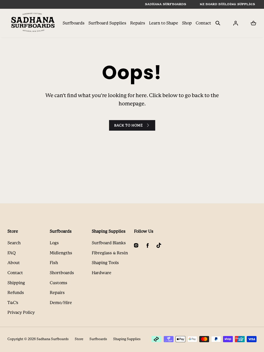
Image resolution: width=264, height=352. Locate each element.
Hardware (101, 272)
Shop (187, 23)
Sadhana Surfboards (53, 339)
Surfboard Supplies (107, 23)
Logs (54, 242)
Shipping (16, 282)
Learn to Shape (163, 23)
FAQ (11, 252)
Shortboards (62, 272)
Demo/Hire (61, 302)
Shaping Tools (105, 262)
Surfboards (74, 23)
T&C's (12, 302)
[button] (218, 23)
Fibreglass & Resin (110, 252)
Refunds (15, 292)
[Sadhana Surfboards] (33, 23)
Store (79, 339)
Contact (203, 23)
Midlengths (61, 252)
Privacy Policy (21, 312)
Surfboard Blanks (109, 242)
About (13, 262)
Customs (58, 282)
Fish (54, 262)
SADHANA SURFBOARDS (165, 4)
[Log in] (236, 23)
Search (14, 242)
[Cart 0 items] (253, 23)
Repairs (137, 23)
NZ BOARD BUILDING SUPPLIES (227, 4)
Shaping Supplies (127, 339)
